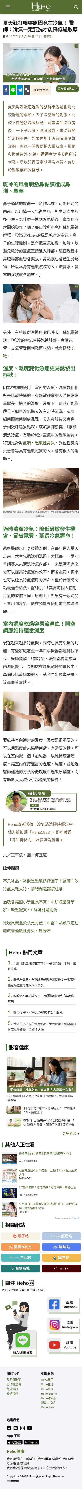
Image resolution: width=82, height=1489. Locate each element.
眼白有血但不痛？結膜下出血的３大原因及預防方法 (48, 1172)
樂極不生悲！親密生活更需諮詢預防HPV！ (45, 1153)
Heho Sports (49, 1393)
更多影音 (69, 1134)
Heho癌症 (47, 1389)
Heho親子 (47, 1379)
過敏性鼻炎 (45, 443)
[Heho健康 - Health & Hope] (41, 7)
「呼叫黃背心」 (22, 840)
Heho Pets (47, 1407)
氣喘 (27, 443)
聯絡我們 (12, 1393)
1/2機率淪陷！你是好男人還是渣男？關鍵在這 (47, 1187)
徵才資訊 (12, 1389)
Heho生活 (47, 1384)
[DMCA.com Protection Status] (13, 1480)
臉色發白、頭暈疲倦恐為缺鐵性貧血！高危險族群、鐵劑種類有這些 (48, 1206)
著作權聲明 (14, 1384)
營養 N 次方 (48, 1402)
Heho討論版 (48, 1398)
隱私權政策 (14, 1379)
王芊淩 (48, 36)
